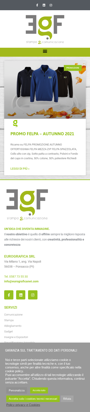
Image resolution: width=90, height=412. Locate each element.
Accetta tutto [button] (39, 390)
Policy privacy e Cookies (23, 405)
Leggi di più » (20, 168)
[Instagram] (51, 5)
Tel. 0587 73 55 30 (16, 276)
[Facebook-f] (37, 5)
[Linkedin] (44, 5)
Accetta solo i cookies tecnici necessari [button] (33, 398)
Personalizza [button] (16, 390)
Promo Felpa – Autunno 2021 (42, 133)
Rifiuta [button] (67, 398)
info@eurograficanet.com (21, 281)
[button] (45, 51)
